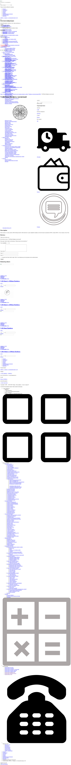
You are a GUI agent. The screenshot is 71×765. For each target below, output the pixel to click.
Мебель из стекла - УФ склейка (13, 491)
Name (1, 253)
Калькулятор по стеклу (7, 29)
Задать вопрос (5, 43)
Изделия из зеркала (6, 84)
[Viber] (5, 152)
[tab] (5, 227)
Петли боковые (8, 91)
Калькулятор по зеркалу (7, 30)
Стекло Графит (10, 468)
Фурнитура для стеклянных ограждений (10, 42)
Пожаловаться (7, 747)
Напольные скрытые (9, 86)
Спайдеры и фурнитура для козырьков (12, 154)
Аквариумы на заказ (9, 72)
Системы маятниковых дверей (8, 67)
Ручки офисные (8, 64)
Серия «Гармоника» (8, 77)
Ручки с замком (8, 66)
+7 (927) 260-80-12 (3, 373)
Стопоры (6, 40)
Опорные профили (8, 51)
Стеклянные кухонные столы (12, 477)
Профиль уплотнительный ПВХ (11, 41)
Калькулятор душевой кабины (8, 33)
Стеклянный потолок (11, 499)
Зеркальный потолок (9, 95)
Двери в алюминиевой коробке (15, 479)
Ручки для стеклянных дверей (8, 61)
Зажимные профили (6, 46)
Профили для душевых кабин (10, 39)
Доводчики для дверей (9, 155)
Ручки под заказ (8, 65)
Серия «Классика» (8, 70)
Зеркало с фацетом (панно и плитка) (12, 98)
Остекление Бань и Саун (11, 470)
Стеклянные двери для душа (14, 485)
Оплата (4, 11)
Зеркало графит (10, 507)
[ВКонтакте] (2, 152)
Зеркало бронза (8, 88)
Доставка (4, 10)
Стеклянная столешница (11, 494)
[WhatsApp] (6, 152)
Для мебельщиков (6, 25)
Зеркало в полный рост (11, 501)
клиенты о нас (5, 26)
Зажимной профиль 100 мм (10, 48)
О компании (5, 9)
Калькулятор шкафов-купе (10, 672)
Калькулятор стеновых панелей (9, 32)
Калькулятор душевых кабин (10, 671)
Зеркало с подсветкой (9, 93)
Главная (4, 8)
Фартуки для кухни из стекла (12, 476)
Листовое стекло (8, 57)
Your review (2, 251)
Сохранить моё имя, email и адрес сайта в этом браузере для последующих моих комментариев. (20, 257)
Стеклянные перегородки (12, 474)
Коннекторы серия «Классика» (11, 58)
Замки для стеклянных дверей (8, 52)
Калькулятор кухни (8, 674)
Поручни (6, 44)
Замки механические (9, 54)
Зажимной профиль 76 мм (10, 50)
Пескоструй (5, 33)
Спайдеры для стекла (9, 81)
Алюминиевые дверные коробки (11, 89)
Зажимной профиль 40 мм (10, 49)
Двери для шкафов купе (9, 68)
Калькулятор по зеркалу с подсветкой (10, 31)
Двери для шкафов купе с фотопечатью (16, 481)
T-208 (38, 109)
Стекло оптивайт (10, 466)
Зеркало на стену (8, 92)
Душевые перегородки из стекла (11, 64)
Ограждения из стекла (11, 493)
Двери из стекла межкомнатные (15, 482)
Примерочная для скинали (8, 13)
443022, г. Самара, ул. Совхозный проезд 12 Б (9, 17)
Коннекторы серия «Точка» (10, 60)
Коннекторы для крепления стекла (9, 56)
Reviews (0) (9, 227)
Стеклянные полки (10, 495)
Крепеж (6, 157)
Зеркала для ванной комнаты (12, 503)
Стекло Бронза (10, 465)
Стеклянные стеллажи (9, 80)
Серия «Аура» (7, 74)
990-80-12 (10, 373)
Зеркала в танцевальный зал (12, 502)
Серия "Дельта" (8, 73)
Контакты (4, 15)
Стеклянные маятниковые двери (15, 486)
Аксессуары (7, 85)
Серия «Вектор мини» (9, 75)
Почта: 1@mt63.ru (3, 379)
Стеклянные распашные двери (15, 487)
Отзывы (4, 12)
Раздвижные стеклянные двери (15, 483)
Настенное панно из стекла (12, 492)
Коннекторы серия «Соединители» (11, 59)
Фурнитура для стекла (7, 94)
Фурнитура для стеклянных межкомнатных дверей (14, 156)
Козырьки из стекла (11, 490)
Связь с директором (8, 750)
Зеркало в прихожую (11, 506)
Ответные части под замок (10, 55)
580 (37, 121)
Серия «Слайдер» (8, 78)
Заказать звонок (3, 47)
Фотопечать (5, 32)
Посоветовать (7, 746)
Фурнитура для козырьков (10, 82)
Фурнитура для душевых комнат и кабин (10, 35)
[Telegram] (8, 152)
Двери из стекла (10, 478)
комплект (38, 113)
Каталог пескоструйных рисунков (11, 160)
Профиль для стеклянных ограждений (12, 45)
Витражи (6, 161)
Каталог (4, 158)
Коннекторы (7, 37)
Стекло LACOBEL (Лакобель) (12, 467)
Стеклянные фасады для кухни (13, 498)
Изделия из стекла (8, 463)
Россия (38, 117)
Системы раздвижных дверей (10, 153)
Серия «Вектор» (8, 69)
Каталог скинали (8, 159)
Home (1, 94)
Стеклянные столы (10, 497)
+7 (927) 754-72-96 (3, 382)
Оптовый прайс (6, 14)
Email (1, 255)
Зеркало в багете (10, 505)
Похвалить (5, 40)
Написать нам (7, 744)
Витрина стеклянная (11, 489)
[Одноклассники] (3, 152)
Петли (6, 38)
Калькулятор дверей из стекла (10, 673)
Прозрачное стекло (8, 62)
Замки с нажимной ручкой (10, 90)
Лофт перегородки (10, 473)
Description (5, 227)
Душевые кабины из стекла (12, 472)
